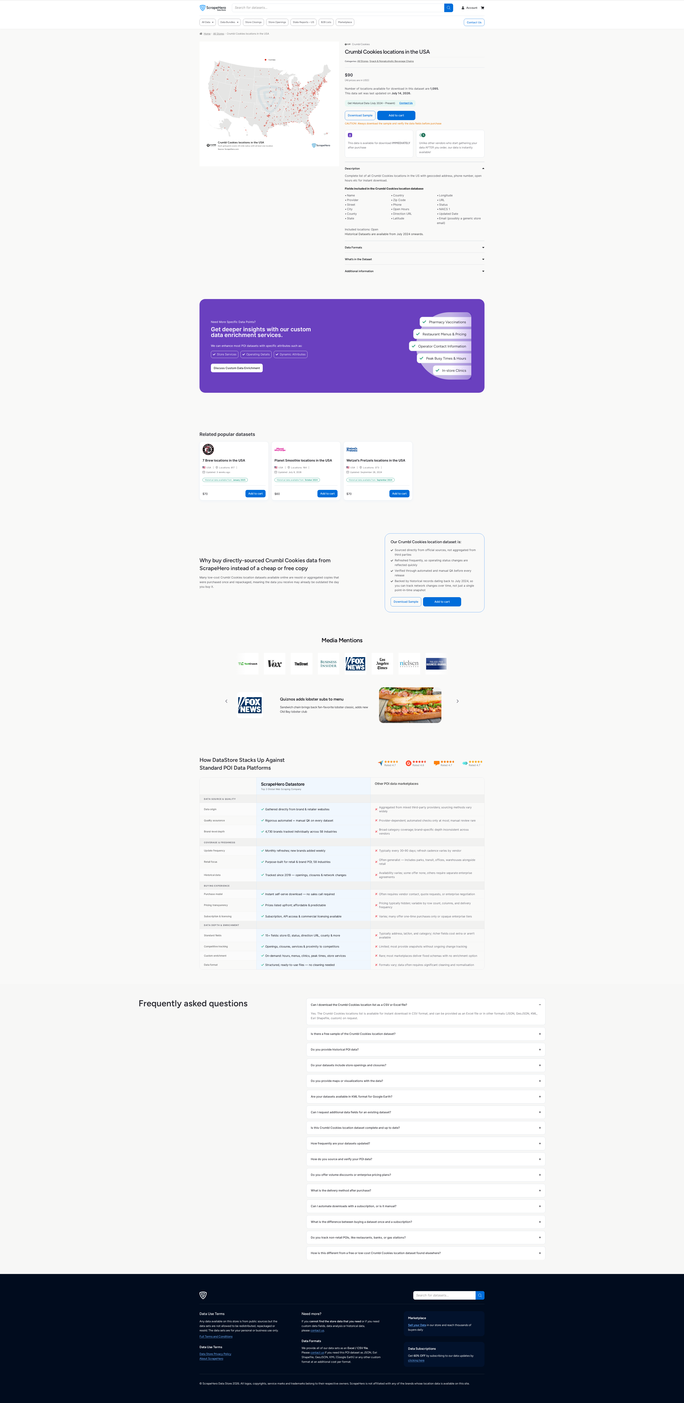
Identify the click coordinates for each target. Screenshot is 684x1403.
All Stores (218, 33)
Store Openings (277, 22)
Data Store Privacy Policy (215, 1354)
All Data (206, 22)
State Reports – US (303, 22)
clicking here (416, 1360)
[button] (226, 701)
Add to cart (396, 115)
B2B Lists (326, 22)
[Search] (448, 8)
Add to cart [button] (255, 493)
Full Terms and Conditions (216, 1336)
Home (207, 33)
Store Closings (253, 22)
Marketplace (345, 22)
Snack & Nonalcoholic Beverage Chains (391, 61)
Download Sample (360, 115)
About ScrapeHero (211, 1358)
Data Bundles (227, 22)
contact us (317, 1330)
